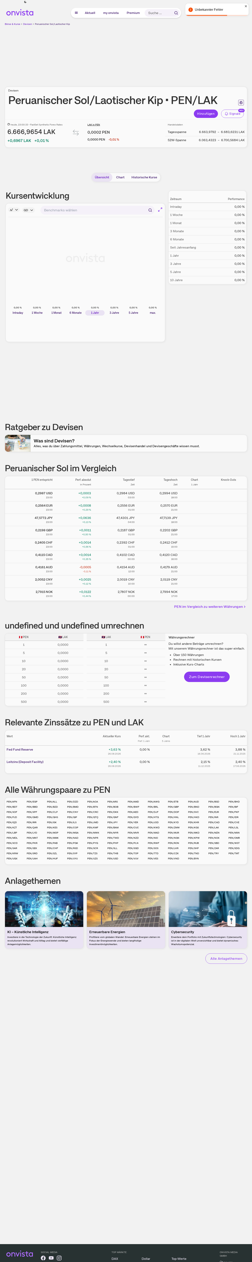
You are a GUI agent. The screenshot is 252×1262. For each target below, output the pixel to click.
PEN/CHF (52, 848)
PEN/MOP (52, 832)
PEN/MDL (12, 837)
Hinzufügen (206, 114)
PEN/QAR (32, 827)
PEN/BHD (234, 801)
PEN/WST (234, 843)
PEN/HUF (52, 858)
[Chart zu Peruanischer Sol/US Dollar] (194, 494)
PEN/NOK (214, 837)
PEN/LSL (233, 827)
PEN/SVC (193, 812)
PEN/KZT (12, 827)
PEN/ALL (52, 801)
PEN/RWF (153, 843)
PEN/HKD (193, 817)
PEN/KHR (193, 822)
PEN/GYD (133, 817)
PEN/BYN (193, 858)
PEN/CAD (214, 822)
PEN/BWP (133, 806)
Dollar (146, 1259)
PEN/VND (173, 858)
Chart (120, 177)
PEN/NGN (173, 837)
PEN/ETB (173, 801)
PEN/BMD (72, 806)
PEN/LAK (213, 827)
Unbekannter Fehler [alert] (209, 9)
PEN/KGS (193, 827)
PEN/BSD (213, 801)
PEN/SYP (72, 853)
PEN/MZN (214, 832)
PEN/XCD (12, 843)
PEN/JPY (112, 822)
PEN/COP (72, 827)
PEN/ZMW (174, 827)
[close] (246, 6)
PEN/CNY (72, 812)
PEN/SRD (32, 853)
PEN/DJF (153, 812)
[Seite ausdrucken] (241, 102)
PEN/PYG (92, 843)
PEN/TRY (213, 853)
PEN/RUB (193, 843)
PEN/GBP (173, 806)
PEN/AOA (92, 801)
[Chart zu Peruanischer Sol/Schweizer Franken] (194, 544)
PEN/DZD (72, 801)
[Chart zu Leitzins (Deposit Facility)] (166, 763)
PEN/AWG (153, 801)
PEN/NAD (72, 837)
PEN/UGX (12, 858)
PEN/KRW (12, 853)
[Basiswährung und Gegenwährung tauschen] (76, 133)
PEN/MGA (72, 832)
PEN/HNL (173, 817)
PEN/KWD (154, 827)
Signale (234, 114)
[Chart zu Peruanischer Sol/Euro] (194, 507)
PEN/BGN (214, 806)
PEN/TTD (153, 853)
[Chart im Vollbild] (160, 209)
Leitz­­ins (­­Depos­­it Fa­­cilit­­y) (25, 762)
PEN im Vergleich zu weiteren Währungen (208, 606)
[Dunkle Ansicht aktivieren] (25, 2)
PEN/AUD (193, 801)
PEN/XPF (32, 812)
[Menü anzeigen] (76, 13)
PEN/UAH (32, 858)
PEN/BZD (52, 806)
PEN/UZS (92, 858)
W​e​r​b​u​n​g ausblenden (160, 54)
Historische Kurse (144, 177)
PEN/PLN (133, 843)
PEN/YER (133, 822)
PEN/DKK (112, 812)
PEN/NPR (92, 837)
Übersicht (102, 177)
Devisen (27, 24)
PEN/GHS (52, 817)
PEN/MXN (234, 832)
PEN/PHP (112, 843)
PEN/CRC (92, 812)
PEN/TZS (92, 853)
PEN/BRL (153, 806)
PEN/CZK (173, 853)
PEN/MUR (173, 832)
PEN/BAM (113, 827)
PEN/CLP (52, 812)
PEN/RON (173, 843)
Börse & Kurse (12, 24)
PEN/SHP (193, 848)
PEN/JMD (92, 822)
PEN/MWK (93, 832)
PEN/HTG (153, 817)
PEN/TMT (233, 853)
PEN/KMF (92, 827)
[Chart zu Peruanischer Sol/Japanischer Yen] (194, 519)
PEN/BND (193, 806)
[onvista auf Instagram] (59, 1259)
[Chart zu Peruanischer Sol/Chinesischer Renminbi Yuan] (194, 581)
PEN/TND (193, 853)
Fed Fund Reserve (20, 749)
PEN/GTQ (92, 817)
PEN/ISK (52, 822)
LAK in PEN (93, 124)
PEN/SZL (52, 853)
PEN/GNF (112, 817)
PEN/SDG (233, 848)
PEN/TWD (113, 837)
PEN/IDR (233, 817)
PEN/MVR (133, 832)
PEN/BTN (92, 806)
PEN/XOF (12, 812)
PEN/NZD (133, 837)
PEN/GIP (72, 817)
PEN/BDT (12, 806)
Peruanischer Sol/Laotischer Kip (52, 24)
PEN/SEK (32, 848)
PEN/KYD (173, 822)
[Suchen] (176, 13)
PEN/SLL (112, 848)
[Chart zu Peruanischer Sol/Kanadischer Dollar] (194, 556)
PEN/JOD (153, 822)
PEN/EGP (32, 801)
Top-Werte (179, 1259)
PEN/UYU (72, 858)
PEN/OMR (234, 837)
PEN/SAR (12, 848)
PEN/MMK (53, 837)
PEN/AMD (133, 801)
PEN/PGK (72, 843)
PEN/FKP (233, 812)
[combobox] (97, 210)
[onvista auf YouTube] (51, 1259)
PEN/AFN (12, 801)
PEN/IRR (31, 822)
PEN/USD (112, 858)
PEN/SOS (153, 848)
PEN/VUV (133, 858)
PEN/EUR (213, 812)
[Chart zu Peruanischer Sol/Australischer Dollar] (194, 568)
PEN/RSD (72, 848)
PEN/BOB (112, 806)
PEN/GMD (32, 817)
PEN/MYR (112, 832)
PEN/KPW (194, 837)
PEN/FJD (12, 817)
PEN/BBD (32, 806)
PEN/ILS (71, 822)
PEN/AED (133, 812)
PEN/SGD (133, 848)
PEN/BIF (233, 806)
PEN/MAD (153, 832)
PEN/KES (52, 827)
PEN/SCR (92, 848)
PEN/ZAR (213, 848)
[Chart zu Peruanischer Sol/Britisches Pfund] (194, 531)
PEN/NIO (153, 837)
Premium (133, 13)
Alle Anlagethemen (226, 958)
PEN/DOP (173, 812)
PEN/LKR (173, 848)
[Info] (14, 209)
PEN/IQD (12, 822)
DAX (115, 1259)
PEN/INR (213, 817)
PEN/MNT (32, 837)
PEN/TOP (133, 853)
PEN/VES (153, 858)
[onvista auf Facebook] (43, 1259)
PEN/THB (112, 853)
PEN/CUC (133, 827)
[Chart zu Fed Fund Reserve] (166, 751)
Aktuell (90, 13)
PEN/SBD (213, 843)
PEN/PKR (32, 843)
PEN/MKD (193, 832)
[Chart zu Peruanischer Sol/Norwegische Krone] (194, 593)
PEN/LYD (32, 832)
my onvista (111, 13)
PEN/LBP (12, 832)
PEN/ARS (112, 801)
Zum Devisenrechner (207, 676)
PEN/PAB (52, 843)
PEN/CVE (233, 822)
